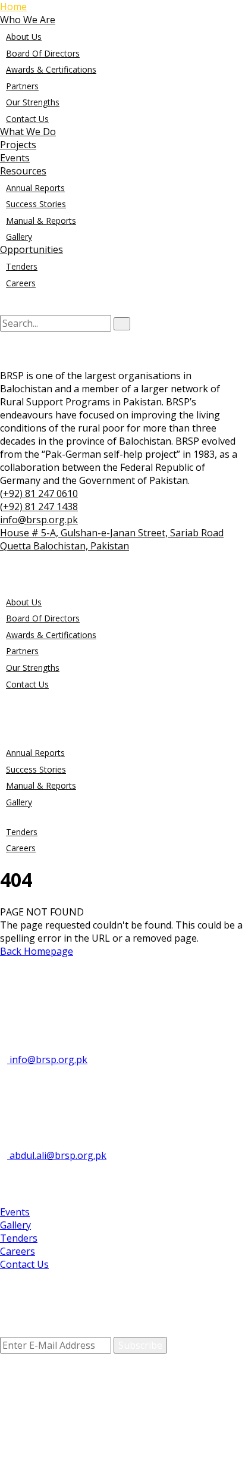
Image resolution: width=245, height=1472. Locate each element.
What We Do (28, 131)
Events (15, 157)
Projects (18, 144)
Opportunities (31, 249)
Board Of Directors (43, 53)
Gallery (19, 236)
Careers (21, 283)
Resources (23, 170)
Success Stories (36, 204)
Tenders (21, 266)
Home (13, 6)
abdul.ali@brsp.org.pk (56, 1155)
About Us (24, 36)
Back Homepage (36, 951)
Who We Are (27, 19)
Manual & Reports (41, 220)
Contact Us (27, 118)
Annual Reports (35, 187)
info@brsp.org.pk (47, 1059)
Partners (22, 86)
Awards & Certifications (51, 69)
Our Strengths (32, 102)
